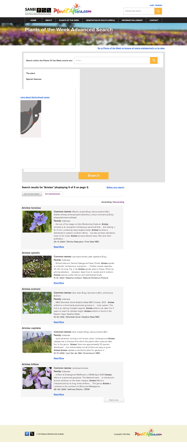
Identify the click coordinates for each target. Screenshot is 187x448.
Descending (118, 202)
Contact (154, 20)
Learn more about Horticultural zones (32, 97)
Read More (59, 247)
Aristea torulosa (31, 208)
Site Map (126, 434)
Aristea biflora (30, 364)
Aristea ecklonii (31, 289)
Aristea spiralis (31, 253)
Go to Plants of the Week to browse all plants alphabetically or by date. (131, 48)
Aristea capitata (31, 328)
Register (158, 5)
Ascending (106, 202)
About (48, 20)
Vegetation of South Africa (100, 20)
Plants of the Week (69, 20)
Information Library (132, 20)
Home (33, 20)
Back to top (113, 400)
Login (152, 5)
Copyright (118, 434)
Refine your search (115, 187)
